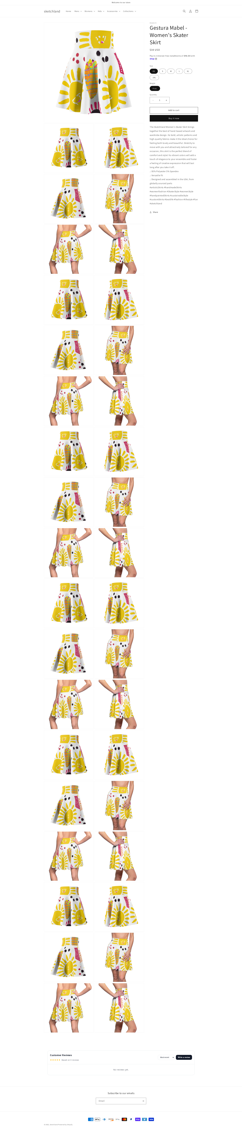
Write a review (184, 1057)
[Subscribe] (143, 1101)
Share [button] (155, 212)
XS (154, 71)
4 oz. (155, 88)
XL (188, 71)
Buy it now (174, 118)
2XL (154, 77)
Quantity (153, 95)
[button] (78, 11)
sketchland (54, 1125)
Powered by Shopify (65, 1125)
